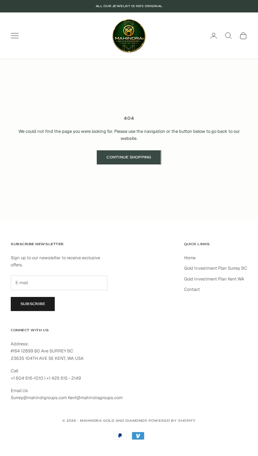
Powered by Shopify (172, 420)
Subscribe (32, 303)
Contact (192, 289)
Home (190, 258)
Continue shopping (128, 157)
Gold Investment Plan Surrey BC (215, 268)
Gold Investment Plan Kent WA (214, 279)
